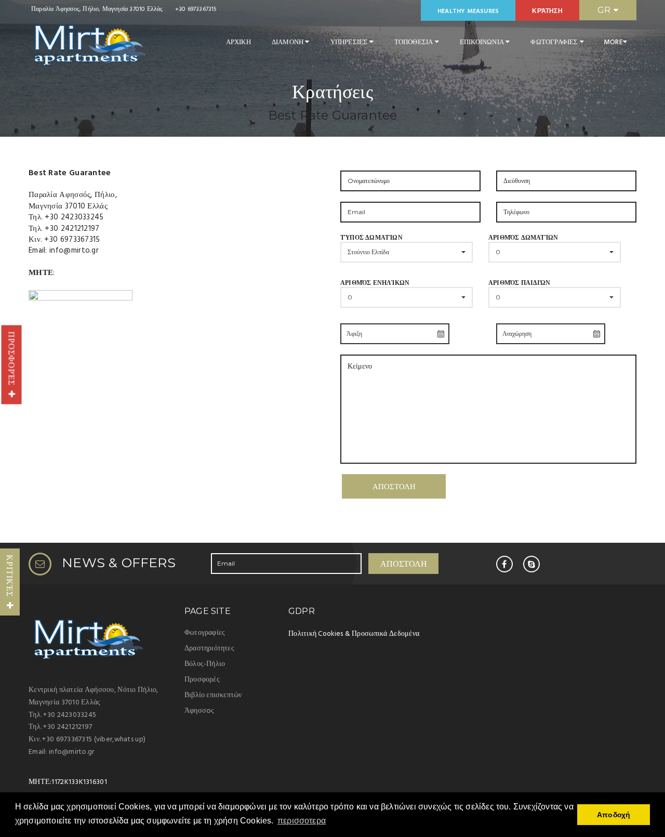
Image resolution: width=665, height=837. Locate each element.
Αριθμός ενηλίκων (374, 290)
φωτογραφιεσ (554, 42)
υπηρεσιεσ (349, 42)
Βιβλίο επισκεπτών (213, 695)
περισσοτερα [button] (301, 820)
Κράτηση (547, 11)
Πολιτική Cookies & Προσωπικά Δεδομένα (353, 634)
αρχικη (238, 42)
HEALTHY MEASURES (468, 11)
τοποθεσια (414, 42)
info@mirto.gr (74, 250)
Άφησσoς (199, 711)
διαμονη (288, 42)
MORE (613, 42)
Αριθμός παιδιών (519, 290)
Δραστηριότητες (209, 649)
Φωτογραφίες (204, 633)
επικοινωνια (483, 42)
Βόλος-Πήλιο (204, 664)
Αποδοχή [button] (613, 814)
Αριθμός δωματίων (523, 244)
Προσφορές (12, 361)
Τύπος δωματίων (371, 244)
